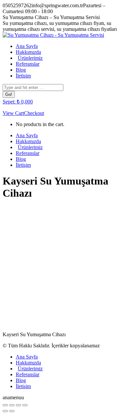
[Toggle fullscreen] (18, 405)
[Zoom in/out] (25, 405)
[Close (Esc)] (5, 405)
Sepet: (18, 101)
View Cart (13, 113)
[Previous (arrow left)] (5, 411)
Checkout (34, 113)
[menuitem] (27, 46)
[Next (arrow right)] (11, 411)
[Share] (11, 405)
